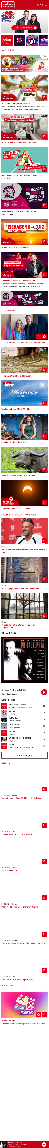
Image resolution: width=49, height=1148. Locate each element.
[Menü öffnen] (46, 5)
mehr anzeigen (24, 755)
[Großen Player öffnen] (37, 1144)
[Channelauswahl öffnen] (41, 5)
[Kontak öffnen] (38, 5)
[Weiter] (46, 989)
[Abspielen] (43, 1144)
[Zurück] (41, 989)
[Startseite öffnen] (8, 4)
